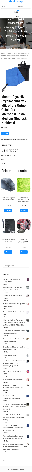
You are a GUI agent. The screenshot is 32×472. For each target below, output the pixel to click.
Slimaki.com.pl (16, 1)
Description (7, 145)
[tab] (8, 145)
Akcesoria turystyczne (22, 139)
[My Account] (15, 12)
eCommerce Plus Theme (16, 469)
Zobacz (5, 134)
